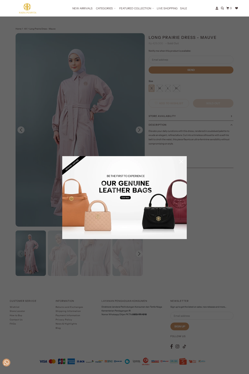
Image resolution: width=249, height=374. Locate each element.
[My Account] (217, 8)
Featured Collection (135, 8)
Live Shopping (167, 8)
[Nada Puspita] (27, 8)
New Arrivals (82, 8)
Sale (183, 8)
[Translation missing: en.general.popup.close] (181, 162)
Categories (104, 8)
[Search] (222, 8)
